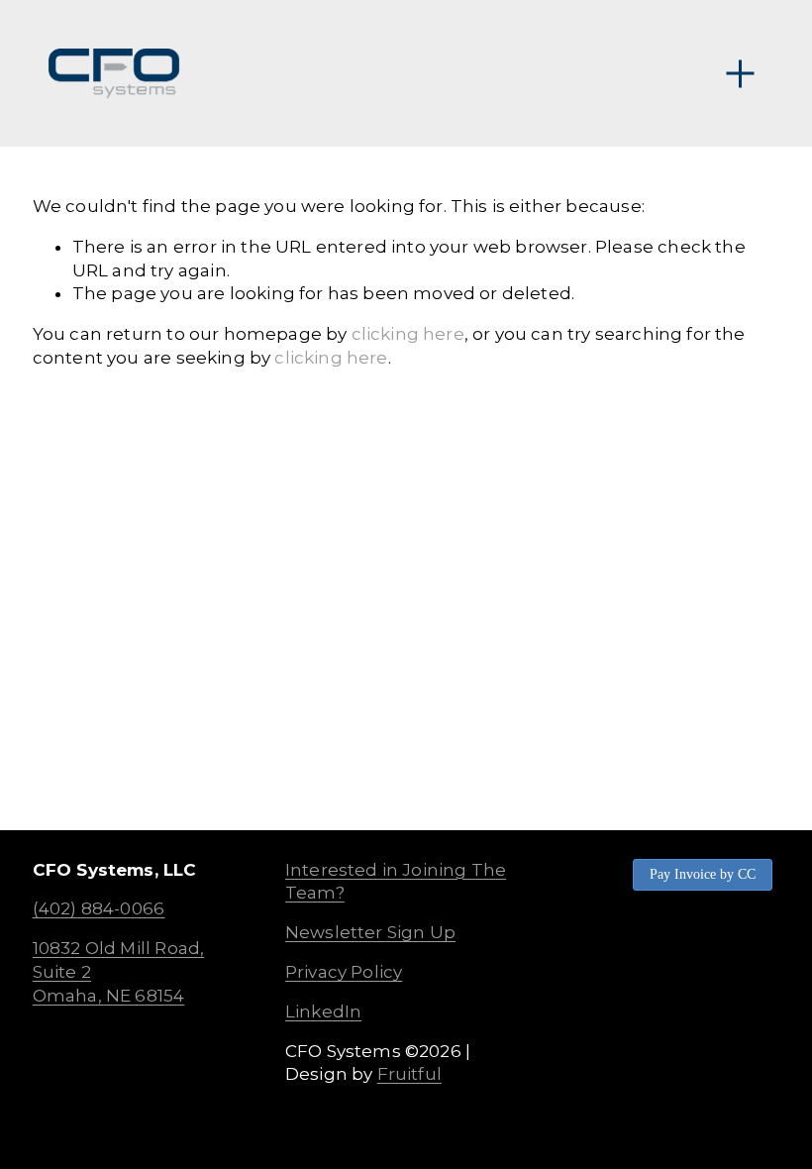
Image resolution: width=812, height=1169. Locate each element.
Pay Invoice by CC (703, 874)
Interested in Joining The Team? (395, 881)
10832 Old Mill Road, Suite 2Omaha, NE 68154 (118, 972)
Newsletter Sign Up (370, 932)
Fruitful (409, 1074)
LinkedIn (323, 1011)
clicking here (408, 334)
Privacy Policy (343, 972)
